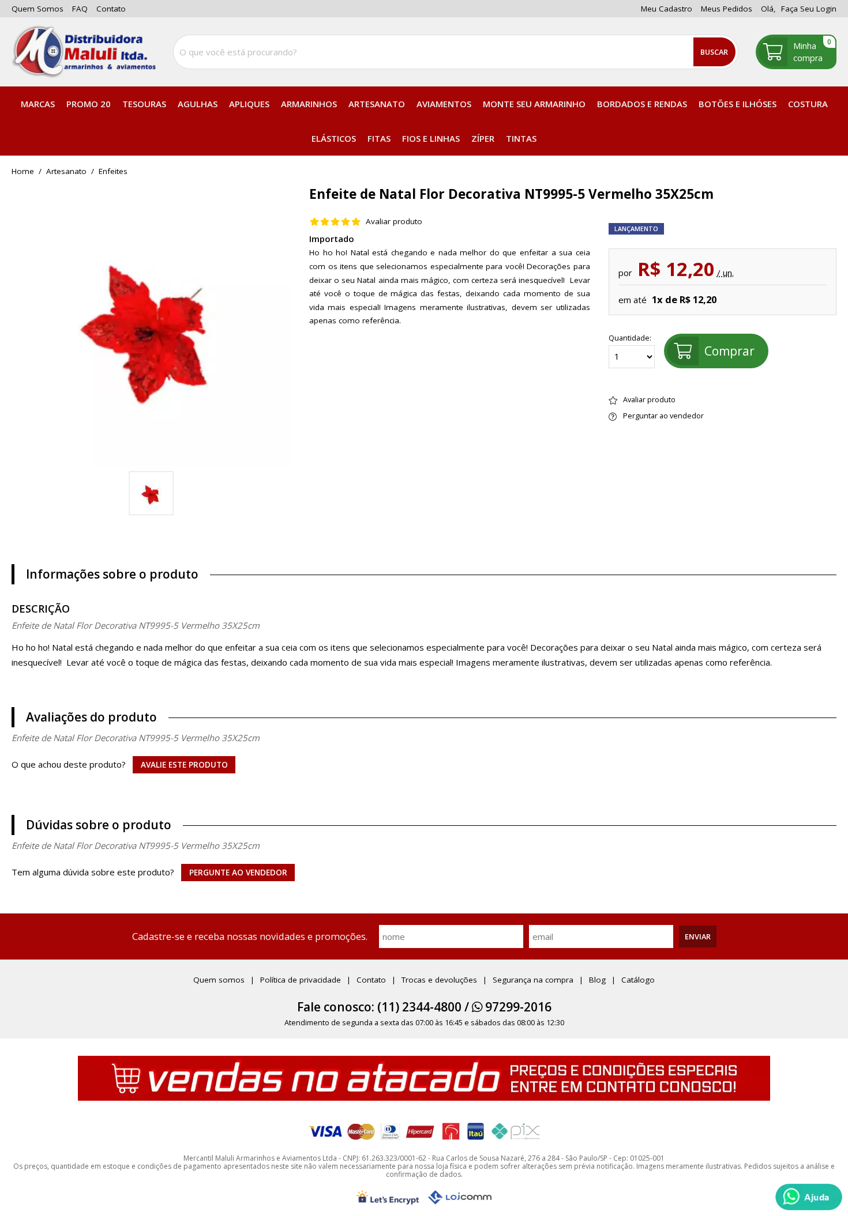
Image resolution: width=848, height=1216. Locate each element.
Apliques (249, 103)
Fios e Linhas (431, 138)
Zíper (482, 138)
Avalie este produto (184, 765)
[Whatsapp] (808, 1197)
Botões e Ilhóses (737, 103)
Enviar (698, 936)
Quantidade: (630, 338)
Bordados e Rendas (642, 103)
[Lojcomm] (459, 1197)
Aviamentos (444, 103)
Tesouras (144, 103)
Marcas (38, 103)
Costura (808, 103)
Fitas (379, 138)
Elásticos (334, 138)
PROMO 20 (88, 103)
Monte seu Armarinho (534, 103)
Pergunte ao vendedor (238, 872)
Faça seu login (808, 8)
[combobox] (455, 52)
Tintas (521, 138)
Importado (331, 238)
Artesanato (376, 103)
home (23, 171)
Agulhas (197, 103)
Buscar (714, 52)
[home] (84, 51)
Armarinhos (309, 103)
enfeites (113, 171)
